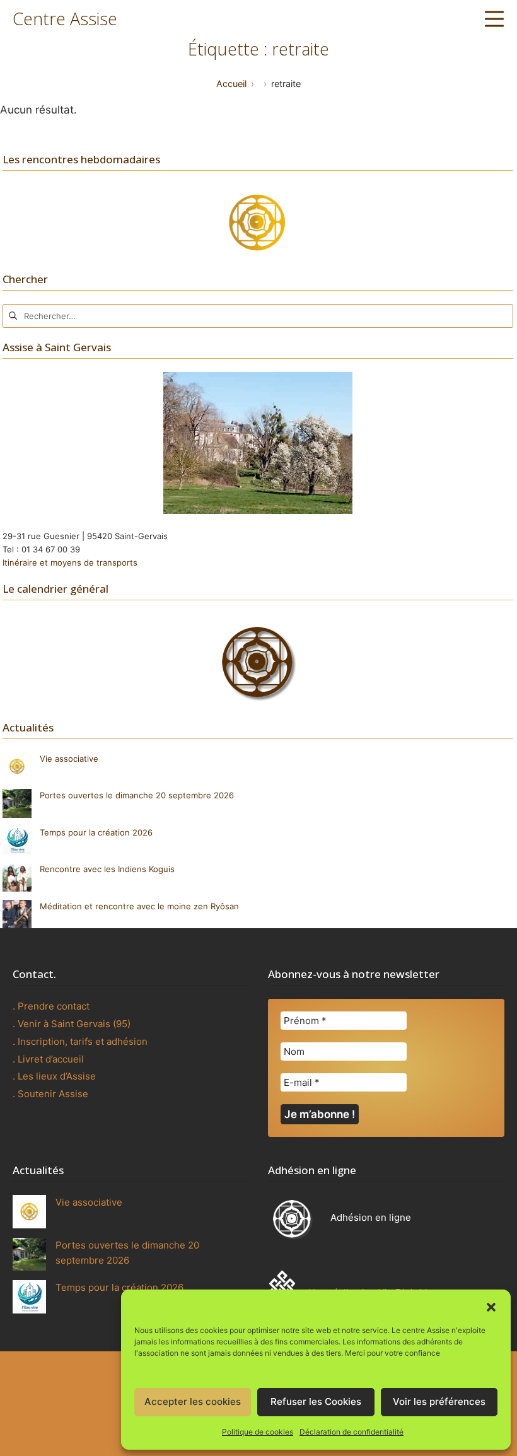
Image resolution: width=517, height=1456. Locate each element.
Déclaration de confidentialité (351, 1431)
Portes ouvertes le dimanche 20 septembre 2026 (137, 795)
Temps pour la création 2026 (96, 832)
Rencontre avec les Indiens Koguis (107, 869)
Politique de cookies (257, 1431)
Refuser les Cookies (315, 1401)
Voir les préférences (439, 1401)
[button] (491, 1306)
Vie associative (69, 759)
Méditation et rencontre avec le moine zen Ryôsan (139, 906)
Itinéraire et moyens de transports (70, 562)
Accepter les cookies (192, 1401)
